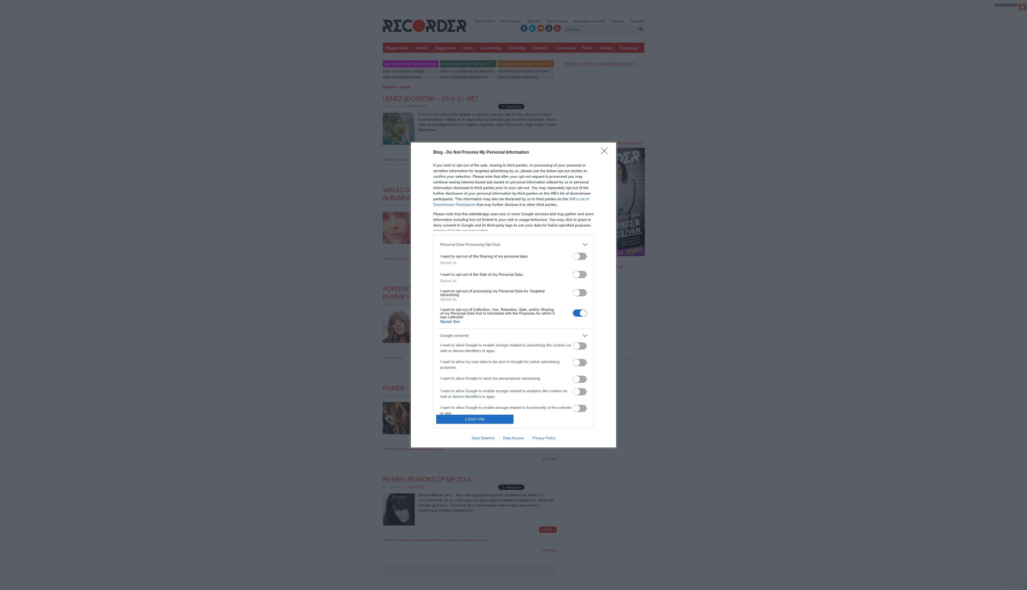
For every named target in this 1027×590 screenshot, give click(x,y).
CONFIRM (475, 419)
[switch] (580, 256)
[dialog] (513, 295)
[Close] (606, 153)
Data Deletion (483, 438)
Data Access (513, 438)
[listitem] (513, 244)
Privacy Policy (543, 438)
